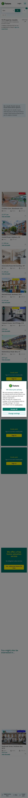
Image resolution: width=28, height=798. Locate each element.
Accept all (14, 409)
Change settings (14, 413)
